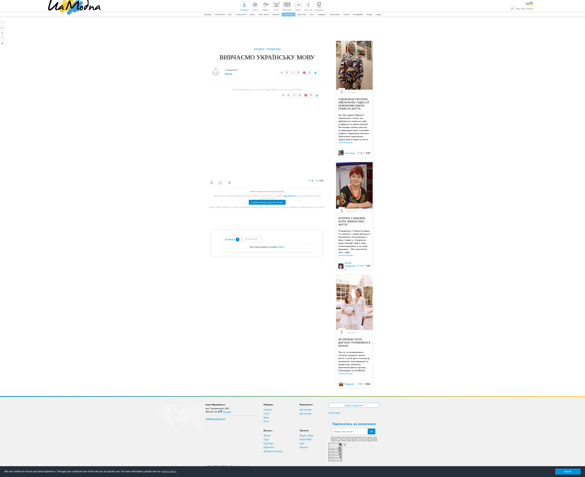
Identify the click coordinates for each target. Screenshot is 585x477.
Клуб (302, 443)
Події (266, 439)
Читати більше (345, 142)
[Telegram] (369, 439)
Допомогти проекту (273, 450)
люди (378, 14)
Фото (266, 421)
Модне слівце (306, 435)
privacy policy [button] (169, 471)
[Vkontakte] (343, 439)
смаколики (334, 14)
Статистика (334, 412)
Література (274, 49)
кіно (312, 14)
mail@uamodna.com (216, 418)
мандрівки (358, 14)
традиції (321, 14)
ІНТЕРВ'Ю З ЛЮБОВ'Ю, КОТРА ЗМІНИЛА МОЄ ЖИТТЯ (352, 221)
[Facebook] (333, 439)
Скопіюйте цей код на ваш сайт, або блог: (267, 202)
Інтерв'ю (259, 49)
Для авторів (305, 409)
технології (220, 14)
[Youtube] (359, 439)
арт (230, 14)
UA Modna (231, 239)
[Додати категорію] (221, 180)
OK (371, 431)
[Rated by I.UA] (350, 446)
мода (369, 14)
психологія (241, 14)
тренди (207, 14)
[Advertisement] (292, 32)
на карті (227, 411)
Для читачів (305, 413)
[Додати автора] (212, 180)
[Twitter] (338, 439)
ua (527, 3)
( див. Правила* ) (290, 196)
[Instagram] (364, 439)
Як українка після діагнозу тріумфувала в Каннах (354, 342)
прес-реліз (264, 14)
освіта (346, 14)
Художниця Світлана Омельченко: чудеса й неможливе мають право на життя (353, 104)
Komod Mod (305, 439)
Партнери (268, 443)
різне (252, 14)
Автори (267, 435)
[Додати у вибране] (230, 180)
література (288, 14)
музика (276, 14)
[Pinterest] (349, 439)
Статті (266, 413)
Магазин (304, 447)
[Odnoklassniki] (354, 439)
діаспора (302, 14)
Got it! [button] (568, 471)
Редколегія (269, 447)
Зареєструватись (354, 405)
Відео (266, 417)
